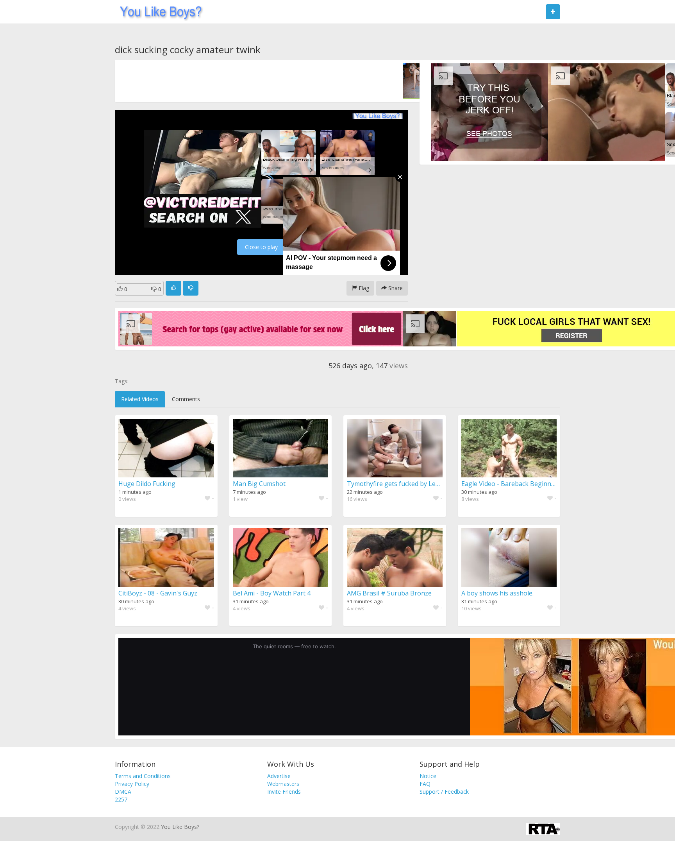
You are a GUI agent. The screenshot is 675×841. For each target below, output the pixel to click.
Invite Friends (284, 791)
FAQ (425, 783)
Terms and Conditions (143, 776)
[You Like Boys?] (158, 11)
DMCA (123, 791)
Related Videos (140, 399)
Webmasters (283, 783)
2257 (121, 799)
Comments (186, 399)
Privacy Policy (132, 783)
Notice (428, 776)
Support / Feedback (444, 791)
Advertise (279, 776)
